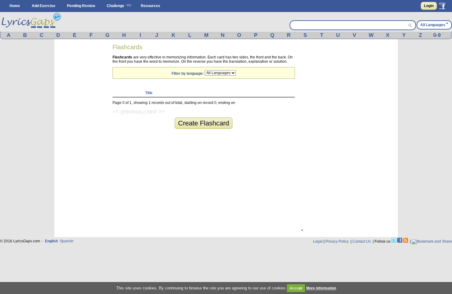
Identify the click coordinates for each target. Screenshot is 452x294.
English (51, 241)
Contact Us (361, 241)
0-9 (437, 35)
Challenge (115, 6)
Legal (318, 241)
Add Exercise (43, 6)
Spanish (66, 241)
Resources (150, 6)
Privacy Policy (337, 241)
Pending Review (81, 6)
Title (149, 93)
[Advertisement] (83, 138)
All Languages (432, 25)
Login (429, 6)
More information (321, 288)
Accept (296, 288)
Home (15, 6)
